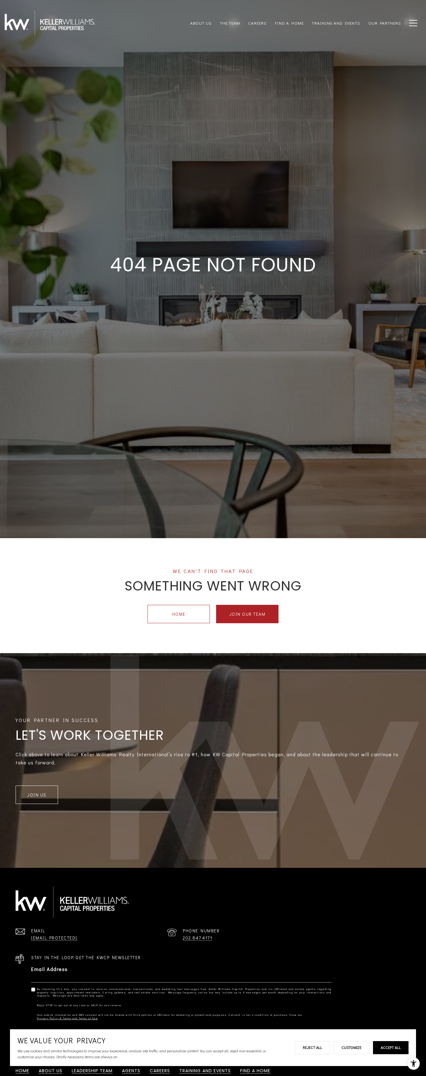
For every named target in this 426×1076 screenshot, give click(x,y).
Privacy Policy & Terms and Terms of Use (67, 1018)
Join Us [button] (36, 795)
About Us (50, 1071)
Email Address (49, 969)
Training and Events (205, 1071)
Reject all (312, 1047)
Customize (351, 1047)
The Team (230, 23)
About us (201, 23)
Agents (131, 1071)
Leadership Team (92, 1071)
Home (179, 614)
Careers (257, 23)
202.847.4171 (197, 938)
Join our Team (247, 614)
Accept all (391, 1047)
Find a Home (255, 1071)
